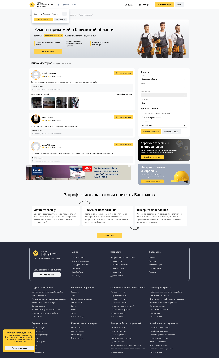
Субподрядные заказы (80, 265)
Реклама (152, 272)
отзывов (57, 76)
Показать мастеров (151, 132)
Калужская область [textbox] (149, 79)
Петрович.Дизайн (117, 268)
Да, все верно (43, 19)
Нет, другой (60, 19)
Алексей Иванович (49, 145)
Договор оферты (155, 265)
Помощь (152, 257)
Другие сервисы (116, 275)
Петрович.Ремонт (117, 272)
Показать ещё (38, 316)
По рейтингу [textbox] (147, 125)
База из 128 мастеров (80, 261)
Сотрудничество (155, 268)
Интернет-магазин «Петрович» (122, 257)
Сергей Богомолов (49, 73)
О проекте (76, 268)
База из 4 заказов (78, 257)
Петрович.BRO (116, 261)
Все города (76, 275)
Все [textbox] (143, 103)
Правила (152, 261)
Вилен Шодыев (47, 117)
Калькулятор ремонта (119, 265)
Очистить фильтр (171, 132)
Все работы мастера (124, 94)
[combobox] (164, 79)
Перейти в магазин (152, 181)
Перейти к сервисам (152, 157)
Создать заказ (48, 51)
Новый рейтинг (77, 272)
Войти (179, 5)
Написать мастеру (123, 73)
